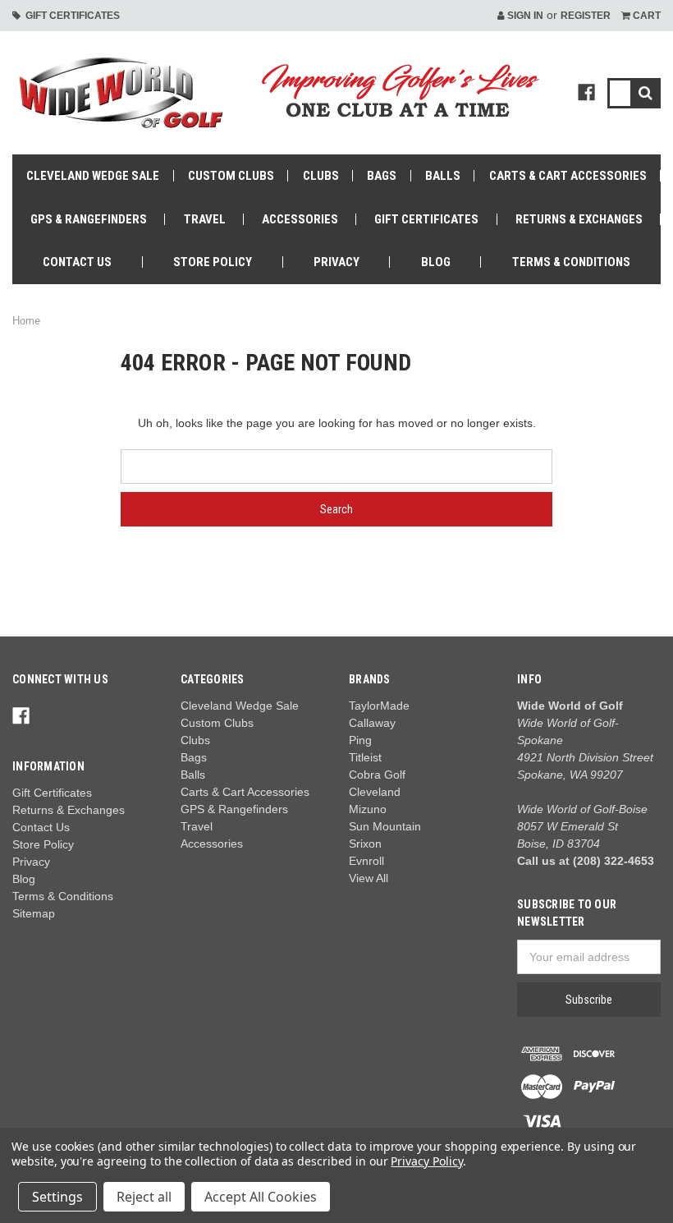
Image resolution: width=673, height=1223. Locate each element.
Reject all (144, 1197)
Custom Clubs (231, 175)
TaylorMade (379, 705)
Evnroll (366, 860)
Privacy (336, 262)
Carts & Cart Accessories (568, 175)
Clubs (321, 175)
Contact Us (77, 262)
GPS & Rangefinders (88, 219)
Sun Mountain (385, 826)
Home (26, 321)
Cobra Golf (377, 774)
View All (368, 878)
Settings (57, 1197)
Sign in (524, 15)
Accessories (300, 219)
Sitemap (33, 913)
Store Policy (212, 262)
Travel (205, 219)
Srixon (365, 843)
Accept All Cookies (260, 1197)
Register (586, 15)
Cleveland (375, 791)
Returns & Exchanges (579, 219)
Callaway (372, 722)
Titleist (365, 757)
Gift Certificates (70, 15)
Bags (381, 175)
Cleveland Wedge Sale (92, 175)
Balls (442, 175)
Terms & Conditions (571, 262)
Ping (360, 740)
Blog (436, 262)
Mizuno (368, 809)
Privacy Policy (426, 1161)
